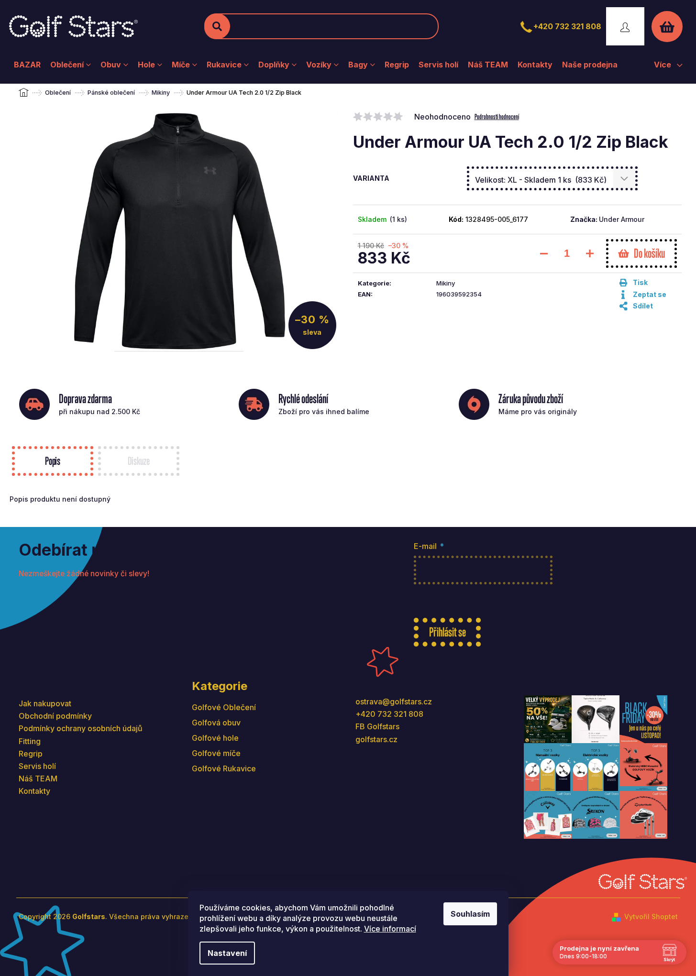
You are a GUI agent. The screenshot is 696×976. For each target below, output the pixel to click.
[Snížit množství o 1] (543, 253)
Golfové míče (216, 753)
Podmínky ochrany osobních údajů (81, 728)
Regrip (31, 753)
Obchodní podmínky (55, 716)
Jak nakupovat (45, 703)
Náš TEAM (38, 778)
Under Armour (621, 219)
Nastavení (227, 953)
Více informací (390, 928)
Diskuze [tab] (138, 460)
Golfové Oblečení (224, 707)
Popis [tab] (52, 460)
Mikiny (445, 283)
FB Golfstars (377, 726)
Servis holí (37, 766)
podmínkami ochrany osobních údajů (586, 599)
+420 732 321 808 (567, 26)
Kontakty (34, 791)
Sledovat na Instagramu (602, 852)
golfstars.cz (376, 739)
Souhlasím (470, 914)
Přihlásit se (447, 632)
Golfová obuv (216, 722)
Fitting (30, 741)
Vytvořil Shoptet (651, 916)
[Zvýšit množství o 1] (589, 253)
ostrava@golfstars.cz (393, 701)
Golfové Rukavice (224, 768)
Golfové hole (215, 738)
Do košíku (649, 253)
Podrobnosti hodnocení (497, 116)
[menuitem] (27, 64)
